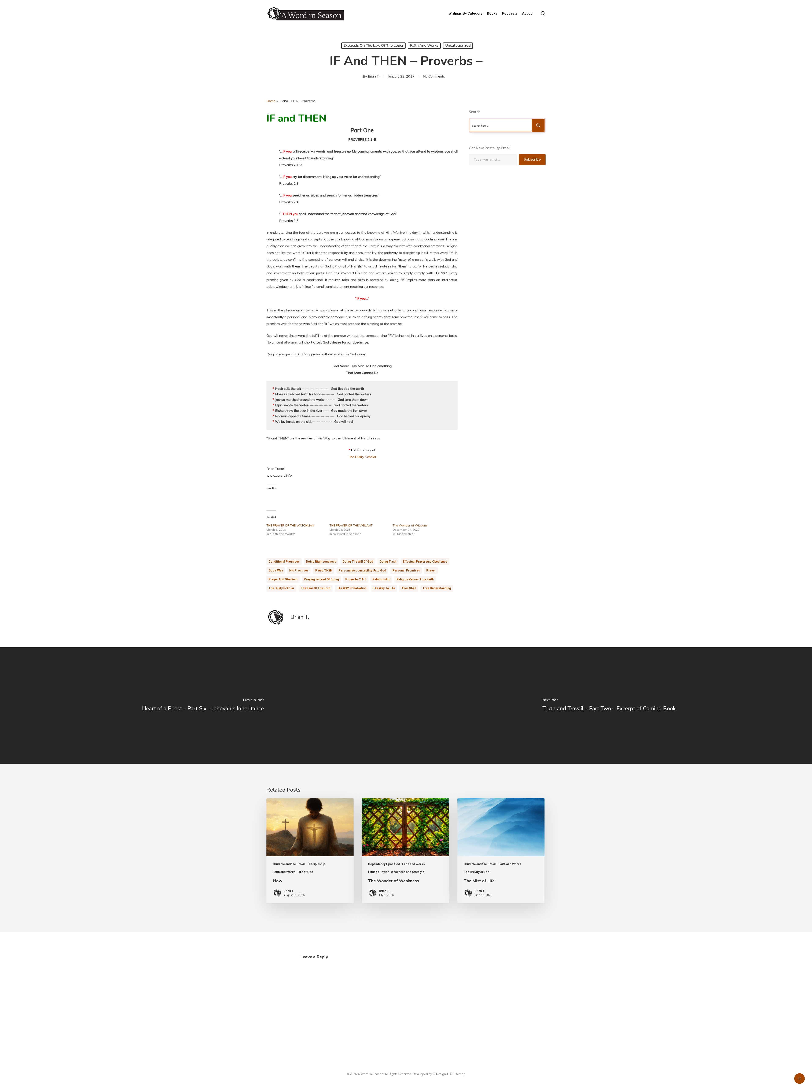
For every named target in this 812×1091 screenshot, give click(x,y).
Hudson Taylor (378, 872)
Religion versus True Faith (415, 579)
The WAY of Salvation (351, 588)
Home (271, 101)
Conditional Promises (284, 561)
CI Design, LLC (442, 1074)
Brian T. (373, 76)
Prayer (431, 570)
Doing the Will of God (358, 561)
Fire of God (305, 872)
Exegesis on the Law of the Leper (373, 46)
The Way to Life (384, 588)
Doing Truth (388, 561)
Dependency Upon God (384, 864)
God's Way (276, 570)
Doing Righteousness (321, 561)
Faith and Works (424, 46)
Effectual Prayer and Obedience (425, 561)
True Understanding (436, 588)
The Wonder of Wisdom (410, 525)
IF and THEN (323, 570)
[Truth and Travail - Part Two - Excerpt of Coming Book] (609, 705)
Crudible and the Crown (289, 864)
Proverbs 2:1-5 (355, 579)
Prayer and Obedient (283, 579)
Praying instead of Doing (321, 579)
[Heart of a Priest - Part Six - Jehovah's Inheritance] (203, 705)
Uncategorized (458, 46)
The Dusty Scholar (362, 457)
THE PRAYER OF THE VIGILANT (351, 525)
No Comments (434, 76)
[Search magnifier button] (538, 125)
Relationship (381, 579)
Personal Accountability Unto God (362, 570)
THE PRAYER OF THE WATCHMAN (290, 525)
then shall (408, 588)
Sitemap (459, 1074)
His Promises (299, 570)
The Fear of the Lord (316, 588)
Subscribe (532, 159)
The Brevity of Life (476, 872)
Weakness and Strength (407, 872)
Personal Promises (406, 570)
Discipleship (316, 864)
